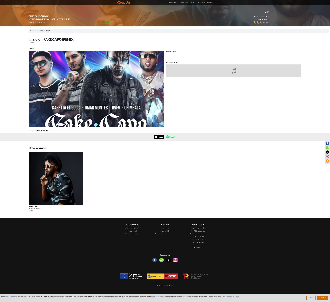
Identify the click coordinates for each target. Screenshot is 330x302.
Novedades (33, 31)
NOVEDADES (173, 2)
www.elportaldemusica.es (10, 296)
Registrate (165, 228)
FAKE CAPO (33, 206)
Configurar (311, 297)
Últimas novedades (198, 228)
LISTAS (192, 2)
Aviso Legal (132, 231)
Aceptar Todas (322, 297)
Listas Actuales (198, 242)
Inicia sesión (201, 2)
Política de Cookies (132, 234)
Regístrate (210, 2)
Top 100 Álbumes (198, 231)
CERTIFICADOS (183, 2)
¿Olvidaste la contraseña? (165, 234)
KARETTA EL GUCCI (35, 208)
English (199, 247)
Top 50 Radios (197, 239)
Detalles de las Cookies (232, 296)
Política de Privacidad (132, 228)
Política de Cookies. (158, 296)
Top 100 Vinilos (197, 237)
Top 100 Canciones (197, 234)
